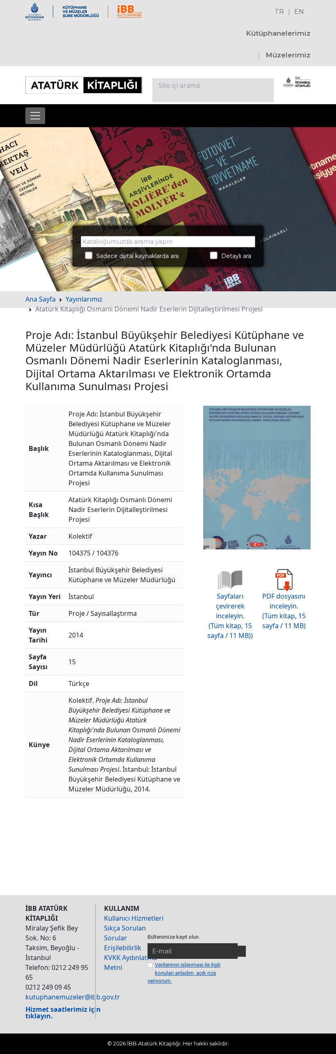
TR (279, 12)
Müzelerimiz (288, 55)
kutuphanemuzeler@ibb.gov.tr (72, 996)
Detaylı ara (233, 256)
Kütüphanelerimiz (278, 33)
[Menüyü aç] (35, 115)
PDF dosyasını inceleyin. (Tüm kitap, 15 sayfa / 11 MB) (284, 611)
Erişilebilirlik (122, 947)
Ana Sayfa (40, 299)
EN (299, 12)
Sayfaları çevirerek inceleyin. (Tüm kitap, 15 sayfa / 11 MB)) (230, 616)
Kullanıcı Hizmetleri (133, 918)
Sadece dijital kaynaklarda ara (135, 256)
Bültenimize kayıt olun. (174, 937)
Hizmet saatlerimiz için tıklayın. (63, 1012)
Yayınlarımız (84, 299)
